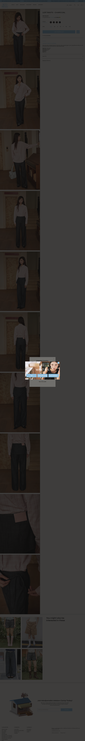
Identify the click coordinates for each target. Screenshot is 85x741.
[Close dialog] (58, 363)
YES (31, 375)
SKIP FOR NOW (53, 375)
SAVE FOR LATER (42, 375)
